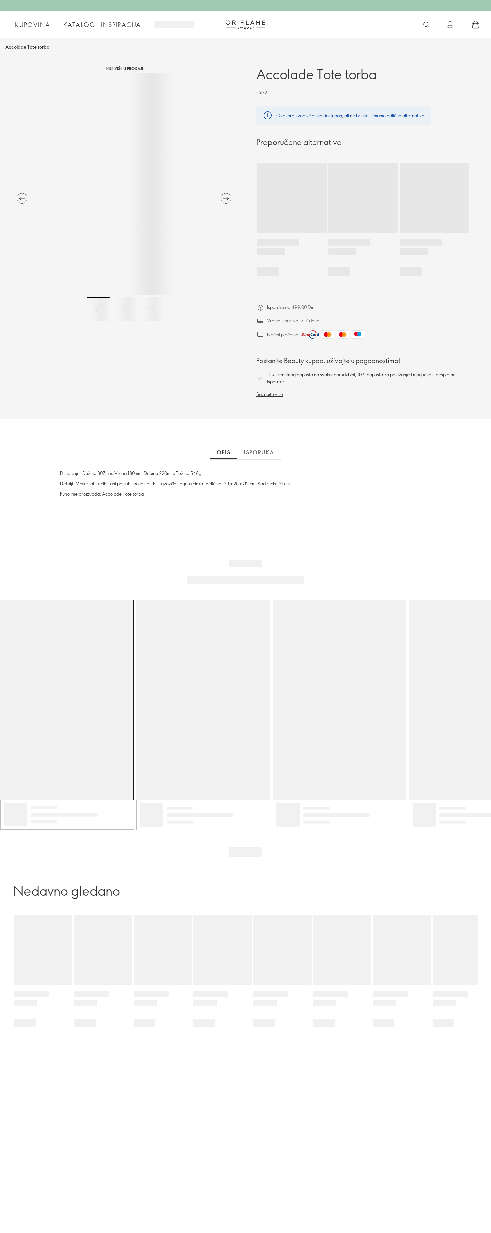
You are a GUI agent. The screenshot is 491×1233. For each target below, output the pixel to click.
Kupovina (32, 25)
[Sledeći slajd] (226, 198)
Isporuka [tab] (259, 452)
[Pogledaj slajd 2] (124, 309)
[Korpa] (476, 25)
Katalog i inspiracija (102, 25)
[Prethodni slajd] (22, 198)
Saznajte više (269, 394)
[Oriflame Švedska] (245, 24)
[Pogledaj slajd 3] (150, 309)
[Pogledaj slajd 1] (98, 309)
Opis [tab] (223, 452)
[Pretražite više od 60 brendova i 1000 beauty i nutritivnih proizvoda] (426, 25)
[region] (124, 184)
